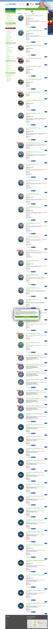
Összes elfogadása (26, 316)
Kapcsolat (20, 0)
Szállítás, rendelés (45, 0)
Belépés (36, 0)
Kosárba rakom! (33, 27)
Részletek (46, 43)
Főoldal (6, 617)
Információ (13, 0)
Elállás (17, 0)
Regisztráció (39, 0)
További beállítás (26, 318)
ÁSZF (10, 0)
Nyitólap (7, 0)
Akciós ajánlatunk (9, 11)
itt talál (19, 314)
